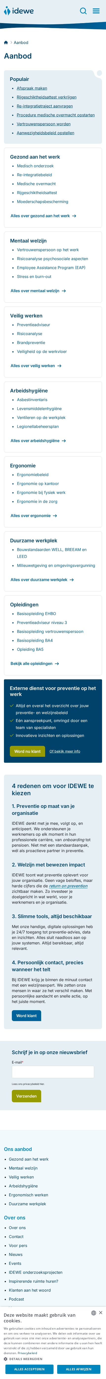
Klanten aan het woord (30, 1290)
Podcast (16, 1299)
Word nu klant (27, 751)
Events (15, 1263)
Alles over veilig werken (33, 365)
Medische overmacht (36, 183)
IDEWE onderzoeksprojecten (35, 1272)
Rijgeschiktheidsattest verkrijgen (46, 97)
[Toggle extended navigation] (96, 11)
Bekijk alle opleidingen (32, 663)
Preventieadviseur (33, 324)
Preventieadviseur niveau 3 (42, 622)
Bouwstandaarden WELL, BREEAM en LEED (52, 553)
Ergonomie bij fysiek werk (41, 492)
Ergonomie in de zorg (37, 501)
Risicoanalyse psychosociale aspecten (52, 258)
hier (42, 1083)
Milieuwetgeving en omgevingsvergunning (56, 565)
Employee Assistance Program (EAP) (51, 267)
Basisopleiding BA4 (35, 640)
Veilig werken (21, 1176)
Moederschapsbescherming (42, 201)
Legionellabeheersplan (38, 426)
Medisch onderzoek (35, 165)
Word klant (26, 1015)
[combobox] (93, 1312)
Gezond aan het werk (29, 1159)
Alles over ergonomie (31, 515)
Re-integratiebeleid (34, 174)
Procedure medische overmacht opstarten (56, 114)
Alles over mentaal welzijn (35, 290)
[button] (53, 1359)
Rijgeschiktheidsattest (37, 192)
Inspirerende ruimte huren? (33, 1281)
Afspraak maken (32, 88)
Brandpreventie (31, 342)
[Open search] (83, 11)
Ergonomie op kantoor (38, 483)
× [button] (100, 1313)
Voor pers (18, 1245)
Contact (16, 1236)
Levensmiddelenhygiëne (39, 408)
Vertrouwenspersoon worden (44, 123)
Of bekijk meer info (65, 751)
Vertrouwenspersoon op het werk (48, 249)
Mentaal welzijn (23, 1168)
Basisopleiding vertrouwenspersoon (50, 631)
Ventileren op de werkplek (41, 417)
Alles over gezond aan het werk (40, 215)
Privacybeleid (27, 1353)
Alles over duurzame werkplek (39, 579)
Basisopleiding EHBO (36, 613)
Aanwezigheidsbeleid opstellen (45, 132)
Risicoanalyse (29, 333)
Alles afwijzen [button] (79, 1369)
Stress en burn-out (34, 276)
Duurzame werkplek (27, 1203)
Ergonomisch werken (28, 1194)
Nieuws (15, 1254)
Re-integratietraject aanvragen (45, 105)
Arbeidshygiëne (23, 1185)
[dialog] (53, 1343)
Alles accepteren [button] (29, 1369)
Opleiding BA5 (30, 649)
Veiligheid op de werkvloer (42, 351)
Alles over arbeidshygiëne (35, 440)
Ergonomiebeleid (33, 474)
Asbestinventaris (32, 399)
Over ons (17, 1227)
